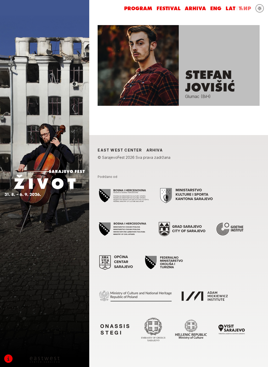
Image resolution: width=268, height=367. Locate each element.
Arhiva (195, 8)
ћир (245, 8)
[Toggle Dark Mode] (259, 8)
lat (231, 8)
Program (138, 8)
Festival (169, 8)
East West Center (120, 150)
